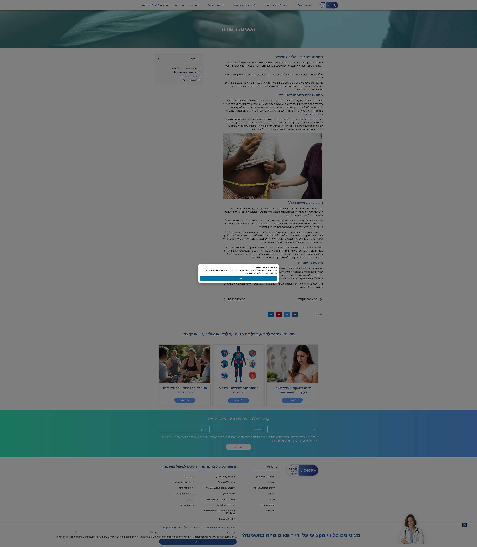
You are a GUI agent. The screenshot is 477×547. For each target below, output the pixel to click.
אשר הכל (238, 278)
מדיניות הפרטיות (252, 273)
